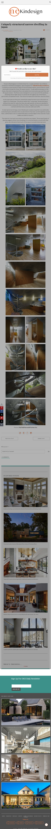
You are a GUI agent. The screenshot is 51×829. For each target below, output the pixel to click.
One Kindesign (5, 30)
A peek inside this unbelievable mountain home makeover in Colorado (21, 649)
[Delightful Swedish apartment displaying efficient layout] (25, 767)
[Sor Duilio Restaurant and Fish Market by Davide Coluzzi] (25, 740)
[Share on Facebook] (27, 433)
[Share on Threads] (1, 421)
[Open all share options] (1, 424)
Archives (15, 816)
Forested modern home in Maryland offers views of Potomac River (20, 544)
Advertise (8, 816)
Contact (20, 816)
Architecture (10, 31)
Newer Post (41, 438)
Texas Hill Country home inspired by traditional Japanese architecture (21, 579)
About (3, 816)
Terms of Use (46, 816)
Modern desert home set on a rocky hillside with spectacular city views (21, 614)
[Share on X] (1, 414)
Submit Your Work (28, 816)
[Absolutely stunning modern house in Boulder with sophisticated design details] (25, 712)
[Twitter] (20, 433)
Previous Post (9, 438)
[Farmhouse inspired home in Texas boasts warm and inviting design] (25, 795)
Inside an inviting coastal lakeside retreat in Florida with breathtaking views (22, 509)
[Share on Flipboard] (1, 418)
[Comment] (31, 433)
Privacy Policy (38, 816)
